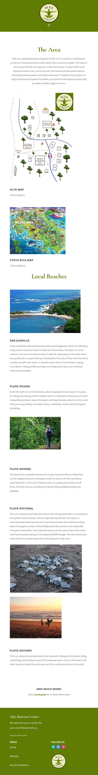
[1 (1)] (41, 182)
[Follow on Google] (58, 747)
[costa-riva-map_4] (37, 253)
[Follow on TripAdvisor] (53, 747)
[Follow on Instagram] (63, 747)
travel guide (40, 694)
